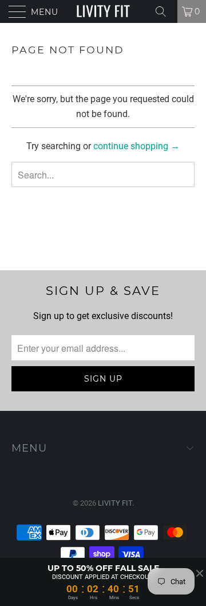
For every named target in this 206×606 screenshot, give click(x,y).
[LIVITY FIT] (103, 11)
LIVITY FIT (115, 503)
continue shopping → (136, 146)
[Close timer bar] (199, 573)
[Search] (164, 11)
